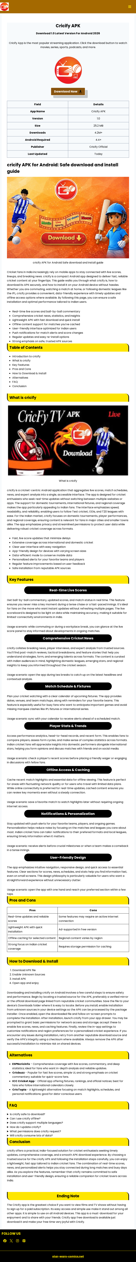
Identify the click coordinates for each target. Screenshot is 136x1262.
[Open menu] (129, 6)
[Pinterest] (24, 1241)
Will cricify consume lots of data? (31, 1135)
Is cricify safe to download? (27, 1114)
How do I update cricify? (25, 1127)
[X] (11, 1241)
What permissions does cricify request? (35, 1131)
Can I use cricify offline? (25, 1118)
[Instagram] (17, 1241)
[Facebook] (5, 1241)
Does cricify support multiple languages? (36, 1123)
